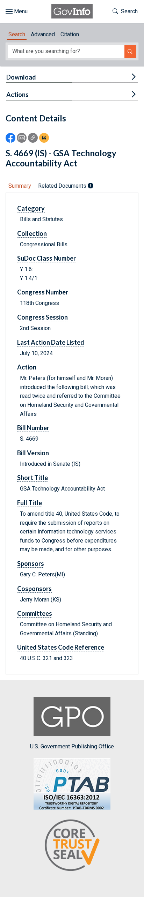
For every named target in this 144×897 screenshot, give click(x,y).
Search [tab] (16, 34)
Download (21, 77)
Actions (17, 94)
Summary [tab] (19, 185)
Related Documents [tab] (63, 185)
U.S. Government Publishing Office (72, 746)
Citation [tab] (69, 34)
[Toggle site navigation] (17, 11)
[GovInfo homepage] (72, 11)
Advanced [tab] (43, 34)
